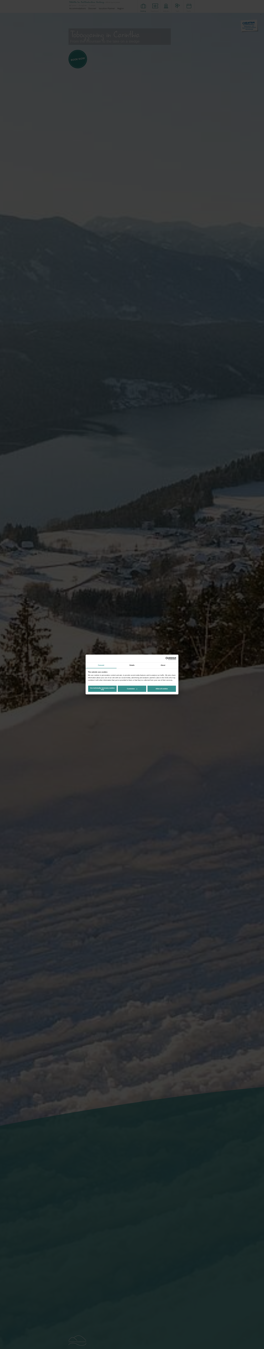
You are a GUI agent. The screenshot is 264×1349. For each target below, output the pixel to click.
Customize (131, 689)
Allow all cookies (162, 689)
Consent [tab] (101, 665)
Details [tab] (132, 665)
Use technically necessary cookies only (102, 688)
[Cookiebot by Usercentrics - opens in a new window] (167, 658)
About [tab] (163, 665)
